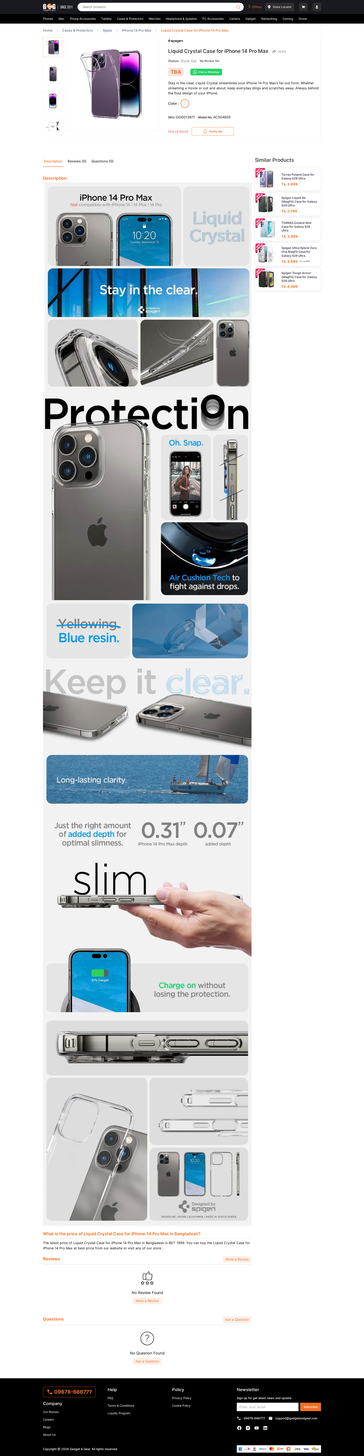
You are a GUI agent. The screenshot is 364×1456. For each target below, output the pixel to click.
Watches (155, 18)
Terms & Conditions (121, 1405)
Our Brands (51, 1412)
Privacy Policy (181, 1398)
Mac (61, 18)
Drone (303, 18)
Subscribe (311, 1407)
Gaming (288, 18)
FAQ (110, 1398)
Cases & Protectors (130, 18)
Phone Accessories (83, 18)
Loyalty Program (119, 1413)
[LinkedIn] (265, 1428)
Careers (48, 1419)
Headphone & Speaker (181, 18)
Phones (48, 18)
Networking (269, 18)
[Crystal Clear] (185, 103)
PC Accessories (213, 18)
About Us (49, 1434)
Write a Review (237, 1259)
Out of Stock (178, 131)
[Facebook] (239, 1428)
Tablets (106, 18)
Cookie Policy (181, 1405)
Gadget (250, 18)
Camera (234, 18)
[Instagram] (248, 1428)
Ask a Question (237, 1319)
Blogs (47, 1427)
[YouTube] (256, 1428)
